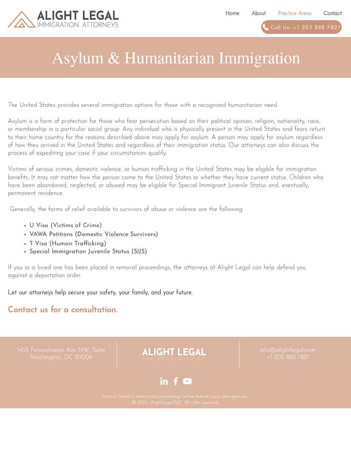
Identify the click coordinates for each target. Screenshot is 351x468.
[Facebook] (175, 381)
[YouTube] (187, 381)
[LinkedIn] (164, 381)
